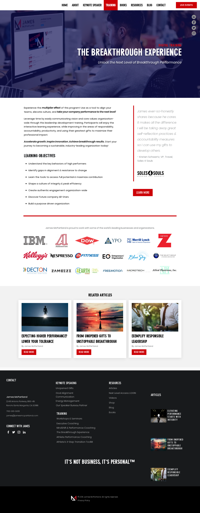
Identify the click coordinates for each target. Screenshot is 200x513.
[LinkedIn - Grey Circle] (194, 17)
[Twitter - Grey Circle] (194, 28)
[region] (24, 385)
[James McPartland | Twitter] (13, 432)
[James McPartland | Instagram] (19, 432)
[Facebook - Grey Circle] (194, 22)
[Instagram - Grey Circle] (194, 33)
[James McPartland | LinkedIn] (24, 432)
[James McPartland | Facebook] (8, 432)
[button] (137, 5)
